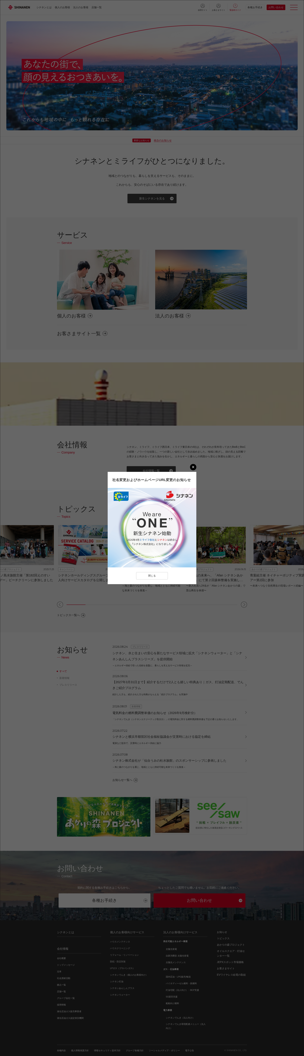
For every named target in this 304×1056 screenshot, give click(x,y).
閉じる (152, 575)
